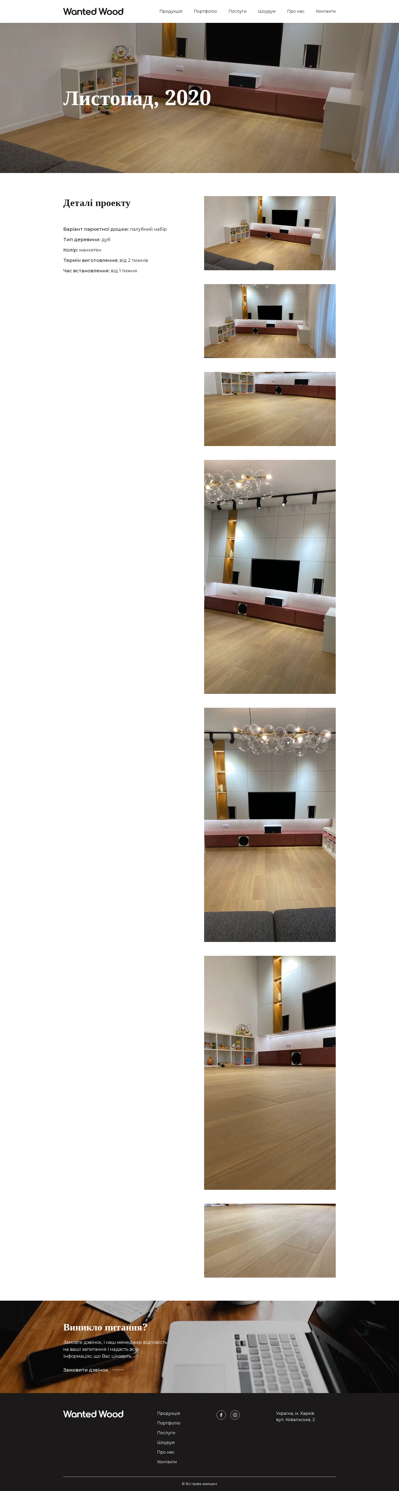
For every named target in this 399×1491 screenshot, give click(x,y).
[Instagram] (235, 1415)
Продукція (171, 11)
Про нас (296, 11)
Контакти (326, 11)
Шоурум (267, 11)
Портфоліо (205, 11)
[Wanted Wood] (93, 11)
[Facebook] (221, 1415)
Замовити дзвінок (85, 1370)
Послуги (238, 11)
